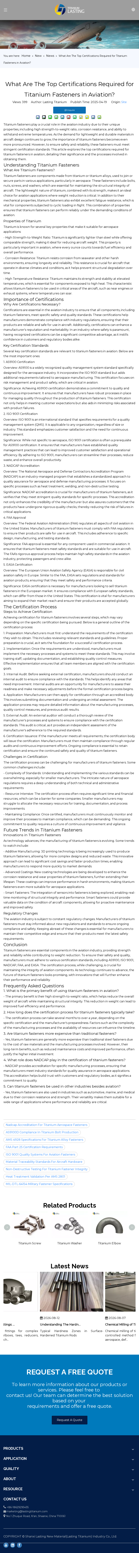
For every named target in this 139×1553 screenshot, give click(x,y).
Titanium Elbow (89, 1243)
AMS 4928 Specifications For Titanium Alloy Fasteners (44, 1139)
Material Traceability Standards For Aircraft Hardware (44, 1161)
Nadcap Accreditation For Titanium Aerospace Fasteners (46, 1125)
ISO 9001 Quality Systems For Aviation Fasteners (40, 1154)
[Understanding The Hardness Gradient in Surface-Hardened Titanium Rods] (65, 1311)
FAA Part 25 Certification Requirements (34, 1147)
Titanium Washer (49, 1243)
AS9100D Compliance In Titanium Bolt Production (42, 1132)
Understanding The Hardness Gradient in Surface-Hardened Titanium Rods (54, 1324)
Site (124, 102)
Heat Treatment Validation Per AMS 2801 (35, 1176)
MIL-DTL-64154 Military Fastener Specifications (39, 1184)
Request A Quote (69, 1420)
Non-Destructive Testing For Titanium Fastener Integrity (47, 1169)
